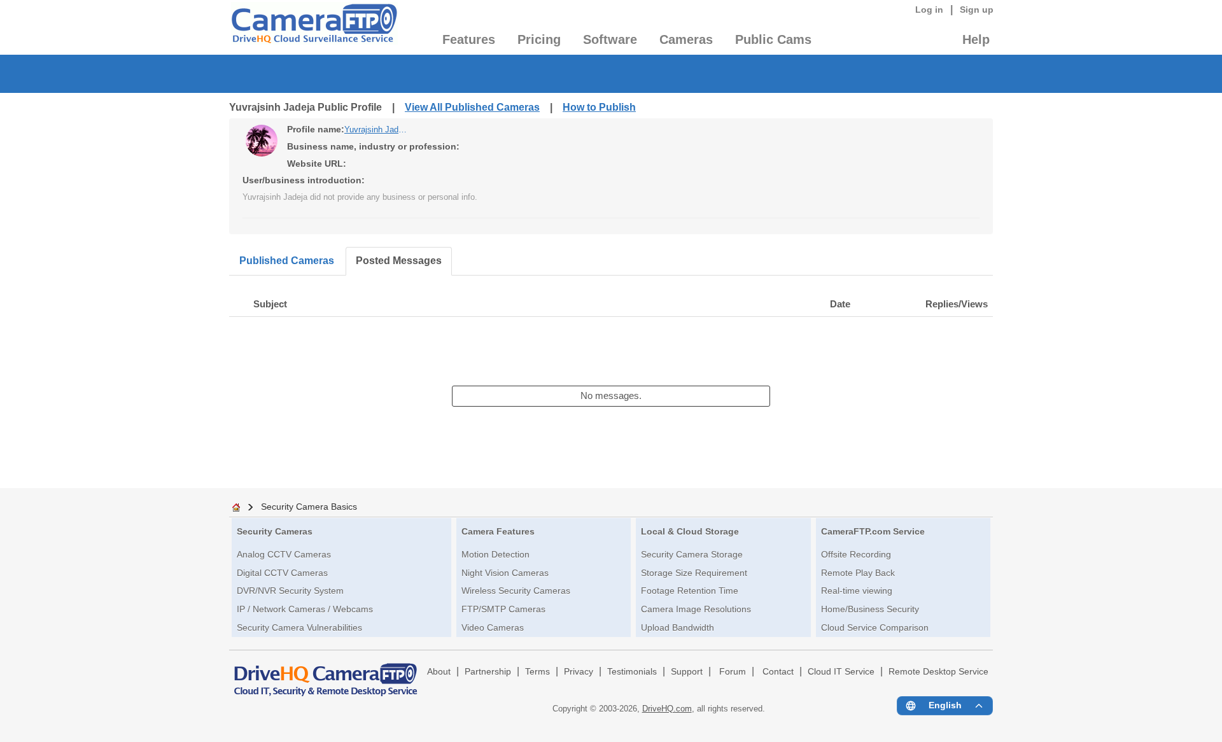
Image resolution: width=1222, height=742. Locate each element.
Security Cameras (275, 531)
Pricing (539, 39)
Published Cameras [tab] (286, 260)
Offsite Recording (856, 554)
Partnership (488, 671)
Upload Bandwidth (677, 627)
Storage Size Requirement (694, 573)
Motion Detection (495, 554)
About (439, 671)
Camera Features (498, 531)
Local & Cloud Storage (690, 531)
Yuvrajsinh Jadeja (376, 129)
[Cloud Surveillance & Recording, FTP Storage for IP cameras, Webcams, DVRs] (313, 27)
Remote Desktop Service (938, 671)
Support (687, 671)
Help (976, 39)
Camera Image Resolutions (696, 609)
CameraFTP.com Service (873, 531)
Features (468, 39)
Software (610, 39)
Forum (732, 671)
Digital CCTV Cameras (282, 573)
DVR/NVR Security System (290, 590)
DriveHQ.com (667, 708)
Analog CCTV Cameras (284, 554)
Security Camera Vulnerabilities (299, 627)
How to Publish (599, 107)
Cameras (686, 39)
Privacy (578, 671)
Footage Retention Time (689, 590)
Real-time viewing (856, 590)
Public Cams (773, 39)
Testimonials (632, 671)
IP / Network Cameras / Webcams (305, 609)
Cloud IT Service (841, 671)
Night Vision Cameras (505, 573)
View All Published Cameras (472, 107)
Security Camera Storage (692, 554)
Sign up (977, 9)
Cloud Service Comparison (875, 627)
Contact (778, 671)
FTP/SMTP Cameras (503, 609)
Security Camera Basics (309, 506)
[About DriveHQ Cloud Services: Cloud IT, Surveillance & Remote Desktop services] (325, 674)
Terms (537, 671)
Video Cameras (492, 627)
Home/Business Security (870, 609)
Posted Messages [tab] (399, 260)
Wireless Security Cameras (515, 590)
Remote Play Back (858, 573)
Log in (929, 9)
